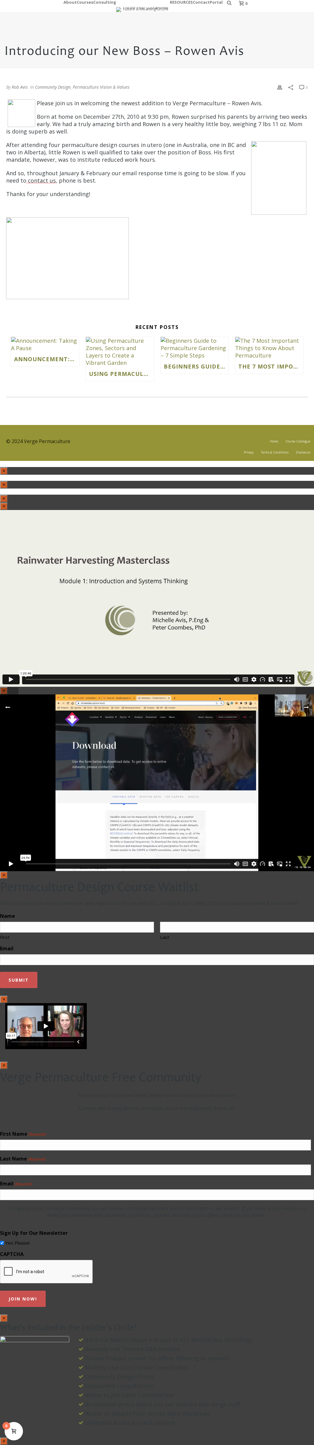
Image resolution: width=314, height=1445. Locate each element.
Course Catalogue (297, 441)
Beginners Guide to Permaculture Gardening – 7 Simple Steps (196, 366)
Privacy (249, 452)
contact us (41, 180)
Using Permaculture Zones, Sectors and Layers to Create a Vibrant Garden (121, 373)
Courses (85, 1)
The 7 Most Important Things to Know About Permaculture (270, 366)
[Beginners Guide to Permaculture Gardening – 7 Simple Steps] (195, 348)
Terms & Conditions (275, 452)
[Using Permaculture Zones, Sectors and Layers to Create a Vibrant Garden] (120, 351)
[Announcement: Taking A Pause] (45, 344)
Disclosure (303, 452)
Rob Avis (20, 87)
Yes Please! (17, 1243)
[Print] (279, 86)
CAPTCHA (12, 1254)
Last (164, 937)
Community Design (53, 87)
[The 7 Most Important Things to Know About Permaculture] (269, 348)
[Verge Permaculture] (143, 6)
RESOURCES (181, 1)
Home (274, 441)
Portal (216, 1)
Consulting (104, 1)
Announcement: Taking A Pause (46, 359)
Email (6, 948)
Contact (201, 1)
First (5, 937)
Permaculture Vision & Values (101, 87)
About (70, 1)
